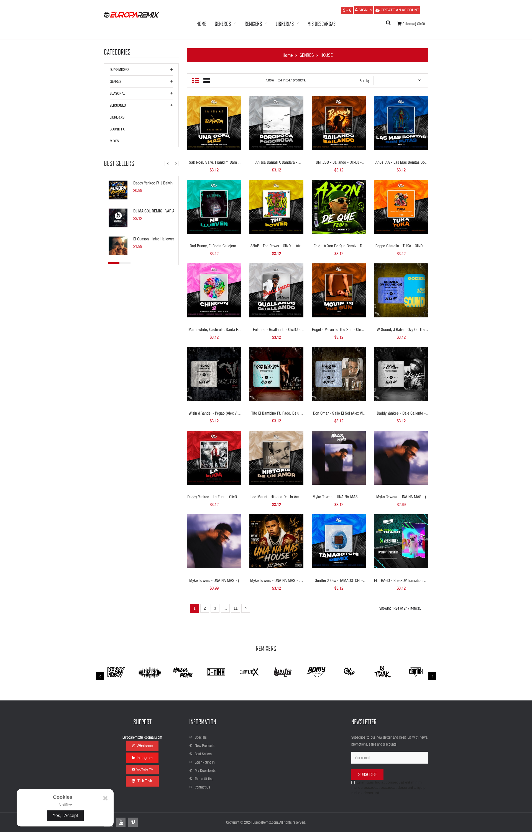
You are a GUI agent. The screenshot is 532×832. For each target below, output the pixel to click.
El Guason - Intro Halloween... (156, 238)
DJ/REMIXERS (119, 69)
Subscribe (367, 774)
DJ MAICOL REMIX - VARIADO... (157, 210)
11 (236, 608)
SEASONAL (117, 93)
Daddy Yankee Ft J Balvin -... (155, 182)
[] (246, 608)
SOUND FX (117, 129)
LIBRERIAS (117, 117)
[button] (388, 23)
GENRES (115, 81)
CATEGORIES (117, 52)
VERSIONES (118, 105)
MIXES (114, 140)
